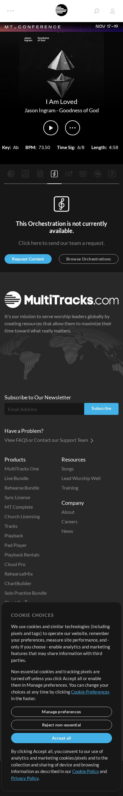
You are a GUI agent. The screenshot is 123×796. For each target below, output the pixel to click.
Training (69, 487)
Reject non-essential (61, 724)
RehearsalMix (18, 573)
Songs (67, 468)
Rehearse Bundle (21, 487)
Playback (13, 535)
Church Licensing (22, 516)
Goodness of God (79, 110)
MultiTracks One (21, 468)
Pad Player (15, 545)
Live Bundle (16, 478)
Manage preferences (61, 711)
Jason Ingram (40, 110)
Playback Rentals (21, 554)
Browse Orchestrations (88, 258)
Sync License (17, 497)
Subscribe (101, 408)
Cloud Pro (14, 564)
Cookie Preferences (90, 691)
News (67, 531)
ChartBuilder (17, 583)
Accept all (61, 737)
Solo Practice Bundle (25, 593)
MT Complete (18, 507)
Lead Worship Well (81, 478)
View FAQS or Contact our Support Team (46, 440)
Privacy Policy (25, 778)
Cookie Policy (85, 771)
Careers (69, 521)
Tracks (11, 526)
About (68, 512)
